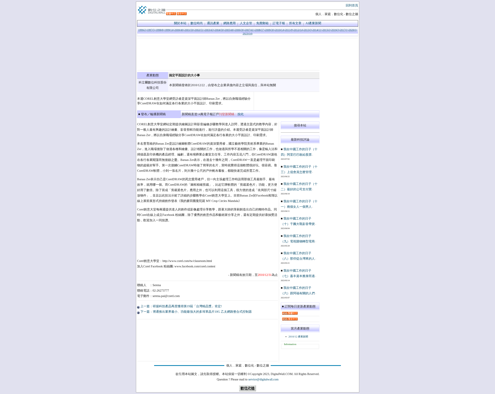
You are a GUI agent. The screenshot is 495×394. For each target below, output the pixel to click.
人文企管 (246, 23)
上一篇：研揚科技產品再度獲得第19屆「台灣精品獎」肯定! (181, 306)
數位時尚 (196, 23)
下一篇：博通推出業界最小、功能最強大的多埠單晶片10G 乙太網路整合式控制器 (196, 311)
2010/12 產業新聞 (298, 336)
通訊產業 (213, 23)
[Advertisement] (228, 54)
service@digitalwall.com (263, 379)
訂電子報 (279, 23)
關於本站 (180, 23)
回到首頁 (352, 5)
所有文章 (295, 23)
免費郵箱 (262, 23)
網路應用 (229, 23)
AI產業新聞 (313, 23)
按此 (240, 114)
